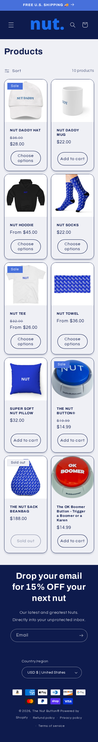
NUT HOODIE (22, 225)
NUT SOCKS (68, 225)
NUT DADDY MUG (68, 132)
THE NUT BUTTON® (66, 411)
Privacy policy (71, 717)
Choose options (25, 158)
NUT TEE (18, 314)
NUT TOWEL (68, 314)
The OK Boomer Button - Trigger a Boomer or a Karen (71, 513)
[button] (11, 25)
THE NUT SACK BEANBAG (24, 509)
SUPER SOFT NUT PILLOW (22, 411)
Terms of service (51, 726)
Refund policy (44, 717)
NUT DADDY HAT (25, 130)
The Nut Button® (46, 711)
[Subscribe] (81, 635)
